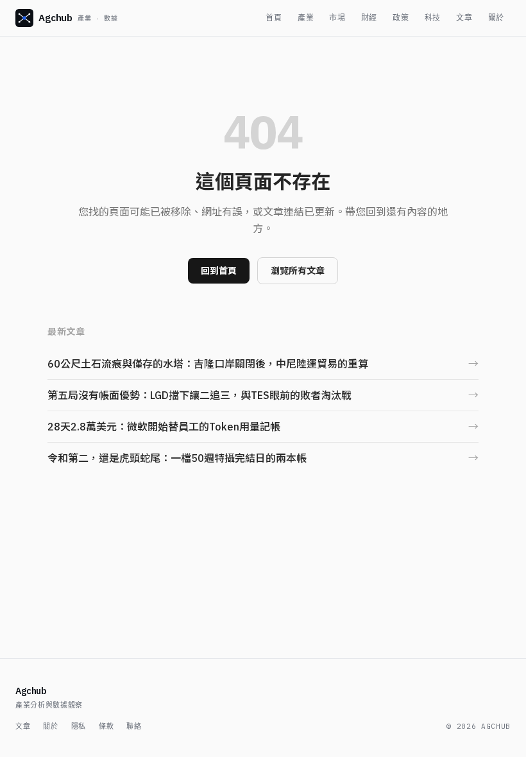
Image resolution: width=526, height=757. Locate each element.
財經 (369, 17)
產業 (306, 17)
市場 (337, 17)
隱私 (78, 726)
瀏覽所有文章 (298, 270)
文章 (464, 17)
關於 (496, 17)
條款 (106, 726)
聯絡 (133, 726)
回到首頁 (219, 270)
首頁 (274, 17)
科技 (433, 17)
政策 (401, 17)
